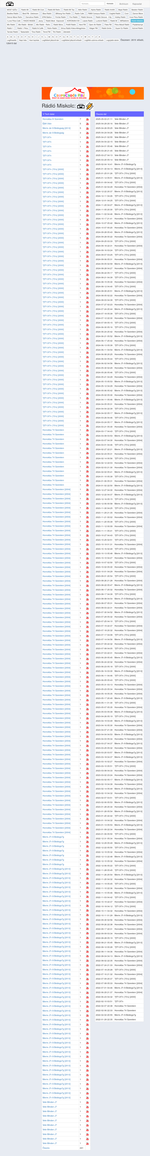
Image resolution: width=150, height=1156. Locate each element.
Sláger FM (93, 28)
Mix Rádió (11, 24)
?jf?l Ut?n (47, 137)
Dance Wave (138, 13)
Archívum (123, 3)
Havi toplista (34, 40)
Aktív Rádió (82, 9)
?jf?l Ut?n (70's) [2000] (53, 169)
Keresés (110, 3)
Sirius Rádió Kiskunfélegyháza (73, 28)
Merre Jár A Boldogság (53, 132)
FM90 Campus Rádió (96, 13)
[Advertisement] (93, 66)
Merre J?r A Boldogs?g (53, 836)
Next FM (82, 24)
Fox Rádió (73, 17)
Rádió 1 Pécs (22, 28)
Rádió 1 (10, 28)
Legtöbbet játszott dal (50, 40)
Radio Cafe (79, 13)
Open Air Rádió (95, 24)
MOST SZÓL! (12, 9)
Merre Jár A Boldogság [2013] (56, 128)
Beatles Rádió (12, 13)
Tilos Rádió (36, 32)
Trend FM (46, 32)
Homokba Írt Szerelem (53, 118)
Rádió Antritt (110, 9)
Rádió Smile (106, 28)
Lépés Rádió (87, 20)
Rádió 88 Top (69, 9)
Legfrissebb (11, 40)
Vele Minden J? (50, 1102)
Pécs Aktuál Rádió (122, 24)
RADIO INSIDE (29, 20)
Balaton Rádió (137, 9)
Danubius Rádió (32, 17)
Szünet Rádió (137, 28)
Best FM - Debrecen (30, 13)
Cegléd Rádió (114, 13)
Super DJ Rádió (121, 28)
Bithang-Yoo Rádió (63, 13)
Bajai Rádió (123, 9)
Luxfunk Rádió (101, 20)
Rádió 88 (25, 9)
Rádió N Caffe (37, 28)
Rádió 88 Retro (54, 9)
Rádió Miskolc (137, 20)
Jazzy (40, 20)
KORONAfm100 (73, 20)
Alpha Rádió (96, 9)
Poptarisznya (138, 24)
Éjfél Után (47, 123)
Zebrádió (66, 32)
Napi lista (23, 40)
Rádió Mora (58, 24)
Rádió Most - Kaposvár (55, 20)
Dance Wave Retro (14, 17)
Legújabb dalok (112, 40)
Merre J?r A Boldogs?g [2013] (56, 868)
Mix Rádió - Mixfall (25, 24)
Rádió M (113, 20)
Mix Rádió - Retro (43, 24)
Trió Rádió (57, 32)
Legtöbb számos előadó (94, 40)
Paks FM (108, 24)
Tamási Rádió (12, 32)
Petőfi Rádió (71, 24)
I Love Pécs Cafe (14, 20)
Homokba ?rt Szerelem (53, 429)
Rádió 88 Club (38, 9)
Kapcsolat (137, 3)
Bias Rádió (47, 13)
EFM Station (47, 17)
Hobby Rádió (120, 17)
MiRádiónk (124, 20)
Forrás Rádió (60, 17)
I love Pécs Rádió (136, 17)
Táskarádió (24, 32)
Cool (126, 13)
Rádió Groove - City (103, 17)
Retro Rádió (52, 28)
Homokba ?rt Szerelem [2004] (56, 489)
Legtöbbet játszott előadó (72, 40)
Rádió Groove (86, 17)
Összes (46, 1147)
